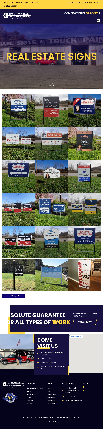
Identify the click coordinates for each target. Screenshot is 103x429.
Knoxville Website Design (51, 422)
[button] (98, 20)
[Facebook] (84, 387)
